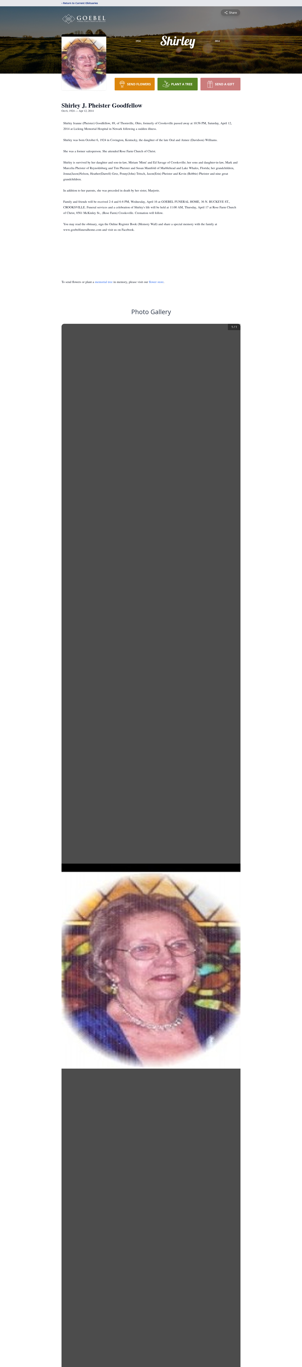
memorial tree (104, 282)
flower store (156, 282)
